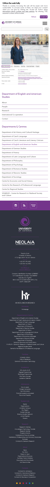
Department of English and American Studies (26, 77)
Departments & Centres (14, 126)
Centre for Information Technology (25, 361)
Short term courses (25, 376)
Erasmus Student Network (25, 414)
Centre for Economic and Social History (17, 181)
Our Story (25, 452)
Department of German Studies (14, 148)
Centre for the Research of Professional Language (27, 78)
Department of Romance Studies (14, 169)
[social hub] (33, 205)
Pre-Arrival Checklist (25, 395)
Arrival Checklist (25, 416)
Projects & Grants (25, 433)
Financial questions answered (25, 393)
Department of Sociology (11, 177)
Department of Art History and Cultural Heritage (20, 132)
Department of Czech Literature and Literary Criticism (22, 140)
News (25, 450)
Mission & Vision (25, 454)
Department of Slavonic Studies (14, 173)
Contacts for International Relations (25, 473)
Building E (22, 71)
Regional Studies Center (25, 346)
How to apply (25, 387)
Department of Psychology (12, 165)
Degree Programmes (25, 372)
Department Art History (25, 324)
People (4, 107)
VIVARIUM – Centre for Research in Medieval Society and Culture (22, 194)
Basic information (6, 66)
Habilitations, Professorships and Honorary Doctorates (25, 437)
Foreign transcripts (25, 389)
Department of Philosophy (12, 161)
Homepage (25, 309)
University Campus (25, 408)
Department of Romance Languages (25, 336)
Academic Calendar (25, 378)
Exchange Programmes (25, 374)
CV (11, 66)
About (4, 102)
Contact (5, 119)
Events (25, 404)
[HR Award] (25, 297)
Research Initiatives (25, 427)
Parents (25, 418)
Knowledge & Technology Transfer (25, 429)
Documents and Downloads (25, 460)
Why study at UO (25, 370)
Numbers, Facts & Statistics (25, 458)
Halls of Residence (25, 359)
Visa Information (25, 391)
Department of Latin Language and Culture (19, 157)
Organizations (25, 406)
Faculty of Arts (37, 77)
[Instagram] (16, 205)
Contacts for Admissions (25, 471)
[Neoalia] (25, 242)
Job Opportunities (25, 462)
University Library (25, 357)
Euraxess (25, 439)
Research (5, 111)
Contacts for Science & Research (25, 441)
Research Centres (25, 431)
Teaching (23, 66)
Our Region (25, 410)
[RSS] (24, 205)
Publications (16, 66)
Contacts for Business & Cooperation (25, 477)
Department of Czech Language (14, 136)
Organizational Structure (25, 456)
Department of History (10, 152)
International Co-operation (12, 115)
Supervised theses (30, 66)
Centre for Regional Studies (12, 189)
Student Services (25, 412)
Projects (37, 66)
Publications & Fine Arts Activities (25, 435)
